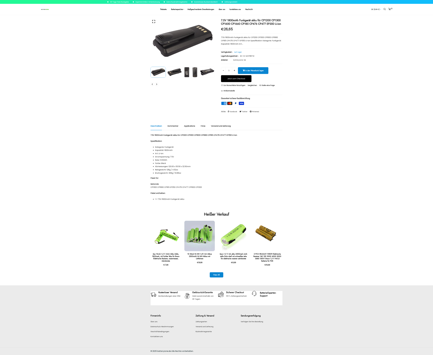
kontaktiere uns (235, 9)
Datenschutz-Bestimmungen (162, 326)
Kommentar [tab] (173, 126)
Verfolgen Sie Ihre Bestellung (252, 322)
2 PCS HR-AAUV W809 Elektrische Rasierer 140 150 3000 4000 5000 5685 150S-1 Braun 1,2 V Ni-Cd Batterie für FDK (267, 257)
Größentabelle (229, 91)
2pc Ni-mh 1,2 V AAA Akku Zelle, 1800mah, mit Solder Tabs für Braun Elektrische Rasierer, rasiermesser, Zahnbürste (165, 257)
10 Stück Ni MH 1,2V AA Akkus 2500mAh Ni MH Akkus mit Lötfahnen (199, 256)
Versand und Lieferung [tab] (221, 126)
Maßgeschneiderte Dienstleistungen (201, 9)
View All (216, 274)
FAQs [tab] (203, 126)
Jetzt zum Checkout (236, 78)
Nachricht (249, 9)
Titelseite (163, 9)
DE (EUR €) (375, 9)
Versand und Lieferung (204, 326)
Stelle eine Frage (268, 85)
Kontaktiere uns (157, 336)
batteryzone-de (239, 60)
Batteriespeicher (177, 9)
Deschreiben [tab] (156, 126)
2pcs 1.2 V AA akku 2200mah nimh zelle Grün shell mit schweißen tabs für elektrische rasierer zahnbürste (233, 256)
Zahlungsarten (201, 322)
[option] (183, 41)
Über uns (154, 322)
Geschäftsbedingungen (160, 331)
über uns (222, 9)
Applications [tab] (189, 126)
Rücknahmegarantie (204, 331)
